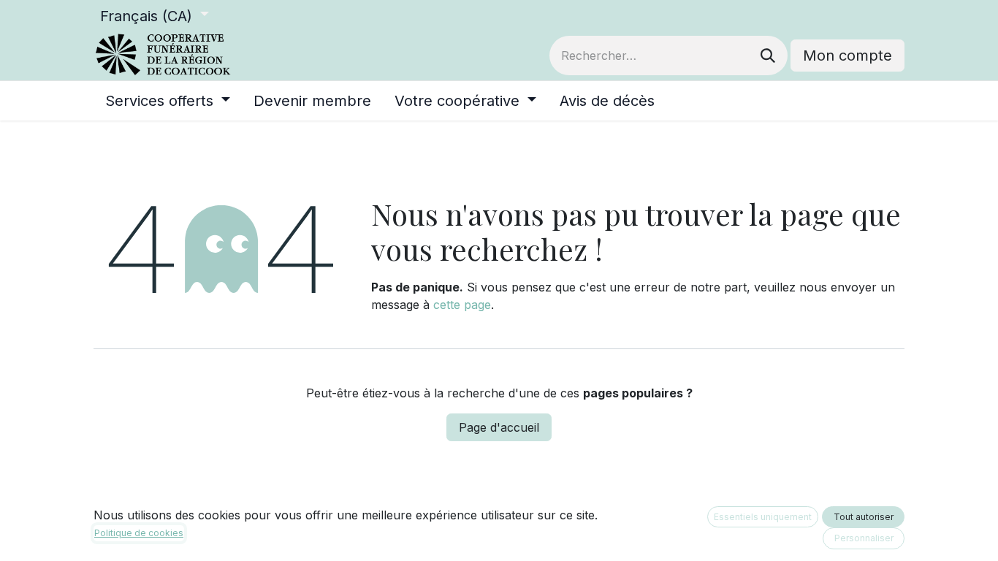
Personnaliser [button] (864, 538)
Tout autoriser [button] (864, 516)
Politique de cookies (138, 532)
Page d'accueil (499, 427)
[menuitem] (168, 101)
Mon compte (847, 55)
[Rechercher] (768, 55)
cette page (462, 304)
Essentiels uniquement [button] (763, 516)
